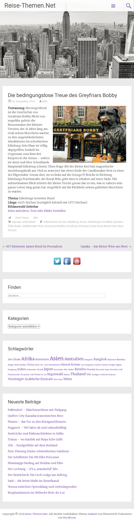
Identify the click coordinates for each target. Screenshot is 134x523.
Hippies (119, 365)
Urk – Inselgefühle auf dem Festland (32, 445)
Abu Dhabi (14, 359)
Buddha (23, 365)
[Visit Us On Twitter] (57, 265)
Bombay (121, 359)
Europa (16, 221)
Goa (82, 365)
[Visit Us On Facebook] (67, 265)
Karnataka (58, 369)
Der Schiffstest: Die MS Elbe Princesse (33, 457)
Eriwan (75, 364)
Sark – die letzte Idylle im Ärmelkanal (33, 480)
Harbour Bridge (108, 365)
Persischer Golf (27, 374)
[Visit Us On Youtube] (77, 265)
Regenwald (55, 374)
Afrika (28, 358)
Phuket (37, 374)
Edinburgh (94, 221)
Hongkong (12, 369)
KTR (44, 101)
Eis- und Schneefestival (50, 365)
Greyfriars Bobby (55, 226)
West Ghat (58, 379)
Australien (74, 359)
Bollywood (111, 360)
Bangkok (100, 359)
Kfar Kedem (69, 369)
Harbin (98, 365)
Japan (48, 369)
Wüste (67, 379)
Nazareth (100, 369)
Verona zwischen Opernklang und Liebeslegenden (42, 486)
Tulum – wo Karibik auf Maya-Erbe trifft (35, 439)
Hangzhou (89, 365)
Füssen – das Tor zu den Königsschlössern (37, 421)
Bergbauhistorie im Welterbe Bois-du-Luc (36, 492)
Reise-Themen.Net (29, 5)
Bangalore (88, 360)
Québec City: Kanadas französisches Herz (35, 415)
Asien (57, 358)
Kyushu (80, 369)
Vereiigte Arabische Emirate (104, 374)
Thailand (78, 374)
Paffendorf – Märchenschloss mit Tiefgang (37, 410)
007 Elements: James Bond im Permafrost (32, 246)
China (30, 364)
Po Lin (44, 374)
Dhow (37, 365)
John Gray (97, 226)
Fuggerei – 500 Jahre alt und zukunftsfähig (37, 427)
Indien (21, 369)
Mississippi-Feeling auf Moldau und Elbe (35, 463)
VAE (88, 374)
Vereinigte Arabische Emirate (30, 379)
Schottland (28, 221)
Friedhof (107, 221)
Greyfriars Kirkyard (78, 226)
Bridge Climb (13, 365)
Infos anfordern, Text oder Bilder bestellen (37, 210)
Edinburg (73, 221)
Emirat (65, 364)
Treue (83, 221)
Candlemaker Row (33, 226)
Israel (40, 369)
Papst (107, 369)
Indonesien (31, 369)
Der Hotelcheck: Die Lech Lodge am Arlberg (37, 475)
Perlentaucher (14, 374)
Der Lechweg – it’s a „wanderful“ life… (33, 469)
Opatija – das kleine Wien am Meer (106, 246)
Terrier (62, 221)
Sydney (67, 374)
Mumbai (91, 369)
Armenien (42, 359)
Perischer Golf (116, 369)
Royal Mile (110, 226)
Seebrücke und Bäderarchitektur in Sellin (36, 433)
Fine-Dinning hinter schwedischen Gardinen (38, 451)
